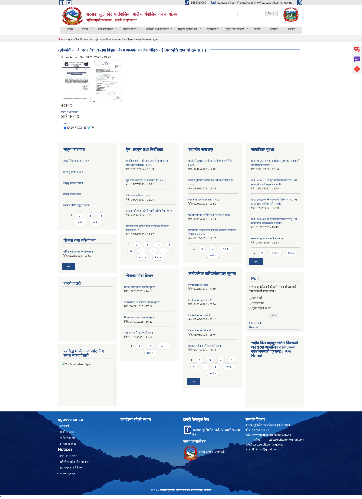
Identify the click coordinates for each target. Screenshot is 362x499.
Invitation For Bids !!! (200, 299)
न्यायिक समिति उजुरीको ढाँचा (76, 205)
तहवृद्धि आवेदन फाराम (73, 183)
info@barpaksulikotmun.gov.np (264, 444)
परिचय (85, 29)
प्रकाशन (274, 29)
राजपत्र (291, 29)
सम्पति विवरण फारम (72, 194)
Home (61, 39)
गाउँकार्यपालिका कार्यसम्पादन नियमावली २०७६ (209, 214)
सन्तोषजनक (258, 302)
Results (253, 327)
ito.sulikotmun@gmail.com (261, 449)
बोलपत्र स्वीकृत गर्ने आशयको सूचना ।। (206, 345)
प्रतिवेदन (211, 29)
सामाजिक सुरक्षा (67, 431)
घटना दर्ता (64, 425)
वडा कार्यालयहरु (105, 29)
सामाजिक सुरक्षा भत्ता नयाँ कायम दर (267, 238)
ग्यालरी (257, 29)
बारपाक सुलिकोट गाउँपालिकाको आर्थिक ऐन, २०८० (149, 210)
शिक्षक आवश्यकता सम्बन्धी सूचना (139, 286)
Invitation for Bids (198, 284)
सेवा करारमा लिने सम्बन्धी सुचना (138, 332)
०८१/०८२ (66, 123)
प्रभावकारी (257, 297)
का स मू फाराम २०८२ (73, 171)
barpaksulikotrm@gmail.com (286, 439)
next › (80, 222)
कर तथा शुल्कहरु (68, 473)
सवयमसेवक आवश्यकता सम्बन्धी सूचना (142, 302)
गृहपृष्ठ (70, 29)
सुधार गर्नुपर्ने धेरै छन (261, 308)
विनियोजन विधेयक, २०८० (138, 195)
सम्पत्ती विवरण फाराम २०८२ (76, 160)
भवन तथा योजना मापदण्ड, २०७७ (203, 199)
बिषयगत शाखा (129, 29)
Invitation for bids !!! (199, 315)
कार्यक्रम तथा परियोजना (157, 29)
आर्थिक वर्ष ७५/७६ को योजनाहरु (78, 251)
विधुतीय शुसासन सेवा (187, 29)
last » (96, 222)
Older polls (255, 322)
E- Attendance (68, 443)
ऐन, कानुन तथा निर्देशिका (71, 467)
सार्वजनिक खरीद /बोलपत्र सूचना (75, 461)
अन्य (68, 266)
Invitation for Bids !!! (200, 330)
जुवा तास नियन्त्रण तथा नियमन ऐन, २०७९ (146, 180)
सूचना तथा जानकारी (234, 29)
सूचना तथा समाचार (69, 112)
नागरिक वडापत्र (67, 437)
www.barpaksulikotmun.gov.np (272, 434)
